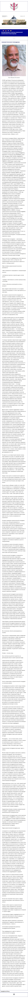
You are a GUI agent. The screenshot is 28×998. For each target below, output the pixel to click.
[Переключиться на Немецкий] (6, 31)
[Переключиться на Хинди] (11, 31)
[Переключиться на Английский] (3, 31)
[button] (14, 38)
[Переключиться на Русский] (8, 31)
